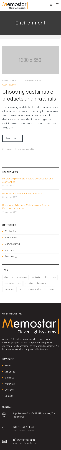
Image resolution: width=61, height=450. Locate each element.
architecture (22, 277)
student (21, 289)
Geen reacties (9, 84)
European (41, 283)
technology (49, 289)
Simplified (9, 377)
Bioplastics (10, 231)
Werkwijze (10, 384)
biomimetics (36, 277)
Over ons (9, 390)
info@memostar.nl (24, 439)
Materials (9, 250)
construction (9, 283)
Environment (7, 149)
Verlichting (10, 371)
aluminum (8, 277)
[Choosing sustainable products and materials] (30, 61)
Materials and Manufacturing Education (22, 193)
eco (19, 149)
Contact (9, 396)
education (29, 283)
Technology (11, 256)
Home (8, 365)
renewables (9, 289)
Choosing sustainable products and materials (29, 95)
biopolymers (50, 277)
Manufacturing (12, 243)
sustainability (28, 149)
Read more (10, 138)
